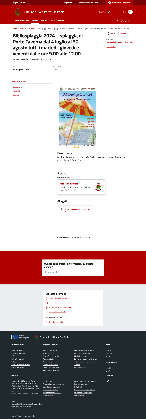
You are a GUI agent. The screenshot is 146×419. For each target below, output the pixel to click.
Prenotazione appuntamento (53, 384)
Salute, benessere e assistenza (85, 359)
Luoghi (108, 368)
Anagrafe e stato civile (51, 356)
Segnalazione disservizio (51, 387)
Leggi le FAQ (47, 381)
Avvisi (108, 356)
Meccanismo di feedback (83, 392)
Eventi (108, 371)
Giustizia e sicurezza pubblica (84, 350)
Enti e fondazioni (17, 359)
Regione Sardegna (19, 2)
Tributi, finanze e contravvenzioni (86, 362)
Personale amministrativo (20, 364)
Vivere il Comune (57, 20)
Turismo (77, 364)
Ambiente (46, 353)
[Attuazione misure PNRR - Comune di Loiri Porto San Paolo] (20, 338)
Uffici (13, 356)
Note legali (78, 387)
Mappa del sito (30, 416)
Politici (13, 362)
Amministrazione (22, 20)
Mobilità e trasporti (81, 356)
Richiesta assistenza (50, 389)
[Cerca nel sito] (130, 12)
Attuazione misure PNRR (52, 392)
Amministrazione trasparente (85, 381)
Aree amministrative (18, 353)
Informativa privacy (81, 384)
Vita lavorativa (79, 367)
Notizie (108, 350)
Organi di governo (17, 350)
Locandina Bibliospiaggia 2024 (77, 210)
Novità (35, 20)
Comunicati (110, 353)
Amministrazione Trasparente (88, 2)
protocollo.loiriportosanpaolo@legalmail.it (26, 404)
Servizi (44, 20)
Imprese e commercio (82, 353)
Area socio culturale (69, 183)
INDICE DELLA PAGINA (19, 81)
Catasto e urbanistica (50, 364)
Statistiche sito (48, 395)
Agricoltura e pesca (50, 350)
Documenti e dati (17, 367)
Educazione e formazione (52, 370)
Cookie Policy (16, 416)
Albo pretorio (67, 2)
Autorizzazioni (48, 362)
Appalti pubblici (48, 359)
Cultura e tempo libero (51, 367)
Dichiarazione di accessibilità (84, 389)
